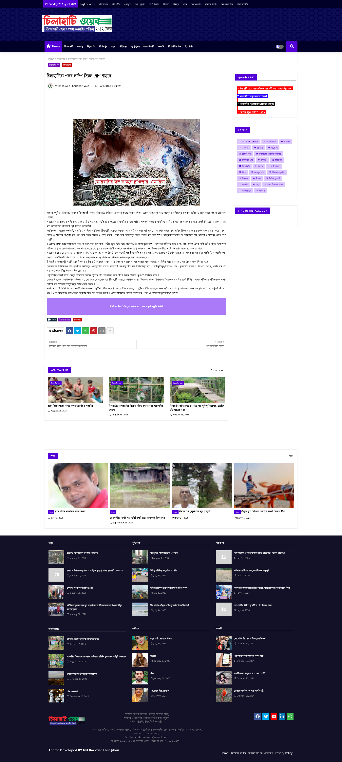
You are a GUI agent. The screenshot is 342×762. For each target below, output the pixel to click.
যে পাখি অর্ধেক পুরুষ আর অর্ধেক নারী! (249, 690)
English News (87, 4)
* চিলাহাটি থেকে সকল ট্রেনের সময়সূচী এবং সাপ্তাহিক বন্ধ (265, 88)
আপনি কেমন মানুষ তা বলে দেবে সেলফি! (250, 673)
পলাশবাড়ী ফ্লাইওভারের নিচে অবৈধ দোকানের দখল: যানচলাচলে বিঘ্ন (262, 588)
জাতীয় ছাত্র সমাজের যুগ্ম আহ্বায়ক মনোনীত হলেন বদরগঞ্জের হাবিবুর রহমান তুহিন (94, 607)
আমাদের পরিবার (211, 4)
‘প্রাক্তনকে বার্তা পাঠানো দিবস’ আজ (248, 656)
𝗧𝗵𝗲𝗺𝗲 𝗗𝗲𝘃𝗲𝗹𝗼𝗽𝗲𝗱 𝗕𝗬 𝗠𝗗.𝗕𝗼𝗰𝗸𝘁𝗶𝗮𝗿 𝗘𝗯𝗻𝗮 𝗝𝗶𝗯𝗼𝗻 (83, 750)
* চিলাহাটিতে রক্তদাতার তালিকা (252, 96)
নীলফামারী (68, 46)
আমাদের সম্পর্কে (255, 753)
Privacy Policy (284, 753)
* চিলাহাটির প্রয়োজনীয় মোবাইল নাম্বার (256, 104)
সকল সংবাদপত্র (227, 4)
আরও (291, 455)
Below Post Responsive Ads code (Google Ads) (136, 306)
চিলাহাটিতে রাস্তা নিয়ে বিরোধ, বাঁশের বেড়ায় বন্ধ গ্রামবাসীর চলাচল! (136, 407)
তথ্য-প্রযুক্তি (140, 4)
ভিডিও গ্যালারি (274, 178)
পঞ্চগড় (80, 46)
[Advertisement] (119, 103)
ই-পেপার (189, 46)
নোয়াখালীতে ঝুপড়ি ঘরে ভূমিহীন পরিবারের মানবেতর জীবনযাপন (137, 517)
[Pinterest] (93, 330)
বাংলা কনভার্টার (242, 4)
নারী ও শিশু (116, 4)
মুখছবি (153, 656)
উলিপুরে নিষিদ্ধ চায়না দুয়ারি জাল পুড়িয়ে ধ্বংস (168, 588)
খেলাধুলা (127, 4)
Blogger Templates (76, 756)
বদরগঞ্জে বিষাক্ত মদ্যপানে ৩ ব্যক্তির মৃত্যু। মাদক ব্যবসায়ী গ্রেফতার (95, 570)
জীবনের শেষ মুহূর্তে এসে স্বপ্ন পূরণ (194, 511)
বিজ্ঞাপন (245, 178)
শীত (152, 673)
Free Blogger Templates (127, 756)
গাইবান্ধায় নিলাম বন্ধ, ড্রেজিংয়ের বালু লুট (251, 570)
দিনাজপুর (103, 46)
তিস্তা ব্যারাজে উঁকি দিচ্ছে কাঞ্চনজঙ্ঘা (82, 674)
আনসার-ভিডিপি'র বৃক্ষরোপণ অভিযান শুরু (83, 639)
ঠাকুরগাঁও (91, 46)
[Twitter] (77, 330)
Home (56, 46)
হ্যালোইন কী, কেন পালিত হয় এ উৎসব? (250, 638)
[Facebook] (69, 330)
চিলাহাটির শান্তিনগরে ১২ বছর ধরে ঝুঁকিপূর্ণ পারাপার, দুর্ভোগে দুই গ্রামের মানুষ (197, 407)
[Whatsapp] (85, 330)
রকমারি (161, 46)
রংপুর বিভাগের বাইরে (275, 184)
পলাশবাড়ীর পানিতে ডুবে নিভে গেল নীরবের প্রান (253, 605)
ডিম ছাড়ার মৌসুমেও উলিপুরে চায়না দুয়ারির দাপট (169, 605)
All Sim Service (250, 141)
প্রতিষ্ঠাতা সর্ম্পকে (238, 753)
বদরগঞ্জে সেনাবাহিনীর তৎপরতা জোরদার (82, 553)
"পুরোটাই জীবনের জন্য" (160, 690)
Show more (217, 370)
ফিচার (185, 4)
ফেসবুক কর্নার (259, 172)
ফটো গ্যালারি (154, 4)
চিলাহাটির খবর (174, 46)
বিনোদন (166, 4)
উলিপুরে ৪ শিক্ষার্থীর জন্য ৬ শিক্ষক (164, 553)
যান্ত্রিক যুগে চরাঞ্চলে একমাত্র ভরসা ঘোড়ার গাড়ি (263, 511)
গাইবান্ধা (123, 46)
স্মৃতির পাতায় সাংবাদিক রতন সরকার (70, 511)
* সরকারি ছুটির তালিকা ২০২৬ (251, 112)
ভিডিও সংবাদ (196, 4)
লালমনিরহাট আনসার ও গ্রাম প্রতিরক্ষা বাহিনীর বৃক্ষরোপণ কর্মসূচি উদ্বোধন (96, 656)
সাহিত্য (176, 4)
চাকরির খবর (246, 153)
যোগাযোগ (268, 753)
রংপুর (113, 46)
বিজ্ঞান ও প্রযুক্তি (278, 172)
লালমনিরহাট (148, 46)
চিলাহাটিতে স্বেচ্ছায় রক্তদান (270, 153)
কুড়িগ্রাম (135, 46)
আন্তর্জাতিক (104, 4)
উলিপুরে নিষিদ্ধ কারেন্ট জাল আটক (163, 570)
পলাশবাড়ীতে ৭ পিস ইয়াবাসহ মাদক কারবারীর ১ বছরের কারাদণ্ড (259, 553)
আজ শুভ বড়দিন (73, 691)
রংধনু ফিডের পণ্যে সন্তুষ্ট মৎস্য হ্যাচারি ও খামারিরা (70, 406)
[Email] (101, 330)
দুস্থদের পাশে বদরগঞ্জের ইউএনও (80, 588)
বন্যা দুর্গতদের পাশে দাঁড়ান (161, 638)
